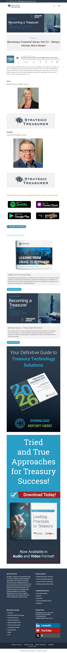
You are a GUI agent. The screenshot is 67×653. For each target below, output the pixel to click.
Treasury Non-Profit (13, 627)
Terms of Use (28, 644)
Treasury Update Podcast (44, 601)
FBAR (9, 632)
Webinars (39, 603)
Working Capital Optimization (45, 584)
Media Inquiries (40, 644)
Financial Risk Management (45, 579)
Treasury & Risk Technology (45, 581)
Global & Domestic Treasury (45, 576)
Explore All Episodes (17, 226)
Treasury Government (14, 625)
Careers (51, 644)
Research (39, 598)
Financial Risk (12, 630)
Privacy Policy (16, 644)
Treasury (10, 613)
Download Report (14, 289)
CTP (9, 635)
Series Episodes (13, 342)
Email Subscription (42, 593)
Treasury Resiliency (13, 620)
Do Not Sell (33, 646)
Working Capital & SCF (14, 622)
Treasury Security (13, 617)
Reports (39, 596)
